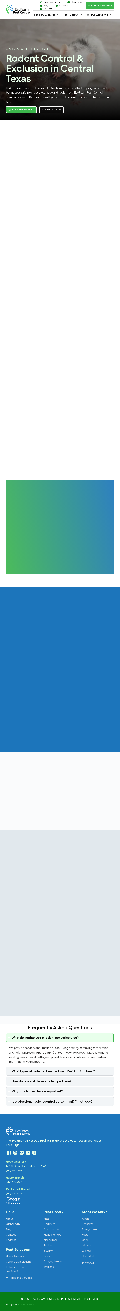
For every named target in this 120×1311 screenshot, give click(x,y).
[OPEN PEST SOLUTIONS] (57, 14)
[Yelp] (34, 1153)
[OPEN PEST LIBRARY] (81, 14)
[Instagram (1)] (15, 1153)
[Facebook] (9, 1153)
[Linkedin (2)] (28, 1153)
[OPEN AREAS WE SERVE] (110, 14)
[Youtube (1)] (22, 1153)
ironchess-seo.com (25, 1305)
